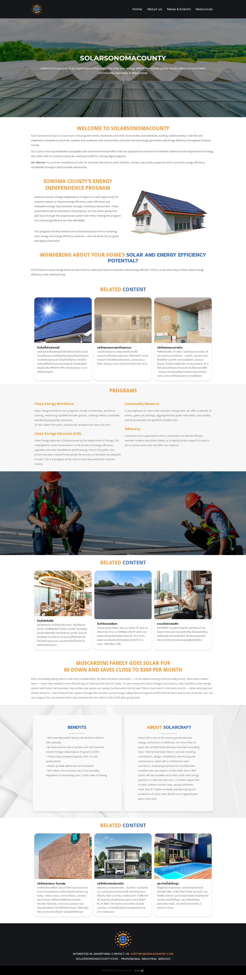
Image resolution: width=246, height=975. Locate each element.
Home (137, 9)
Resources (204, 9)
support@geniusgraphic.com (152, 954)
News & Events (179, 9)
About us (154, 9)
